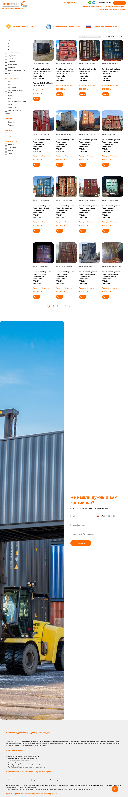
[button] (119, 3)
